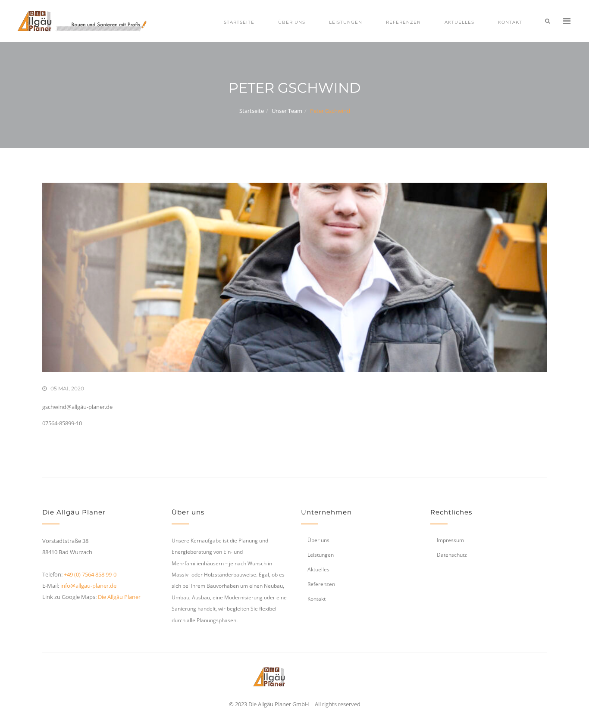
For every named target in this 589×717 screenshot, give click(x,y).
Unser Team (287, 111)
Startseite (239, 22)
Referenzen (403, 22)
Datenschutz (452, 554)
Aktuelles (459, 22)
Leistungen (345, 22)
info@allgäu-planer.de (88, 585)
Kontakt (510, 22)
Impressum (450, 540)
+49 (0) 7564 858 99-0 (90, 574)
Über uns (291, 22)
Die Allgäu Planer (119, 597)
